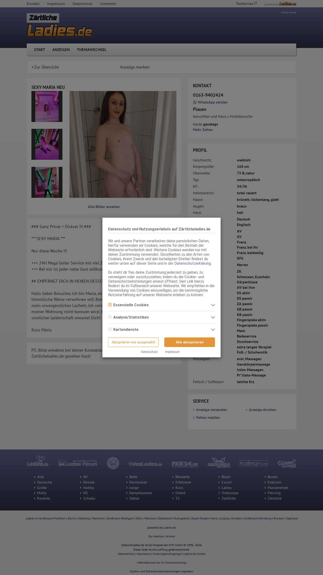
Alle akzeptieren (190, 342)
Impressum (172, 352)
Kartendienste (126, 329)
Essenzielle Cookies (131, 305)
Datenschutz (149, 352)
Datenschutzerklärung (192, 263)
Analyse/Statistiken (131, 317)
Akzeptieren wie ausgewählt (133, 342)
